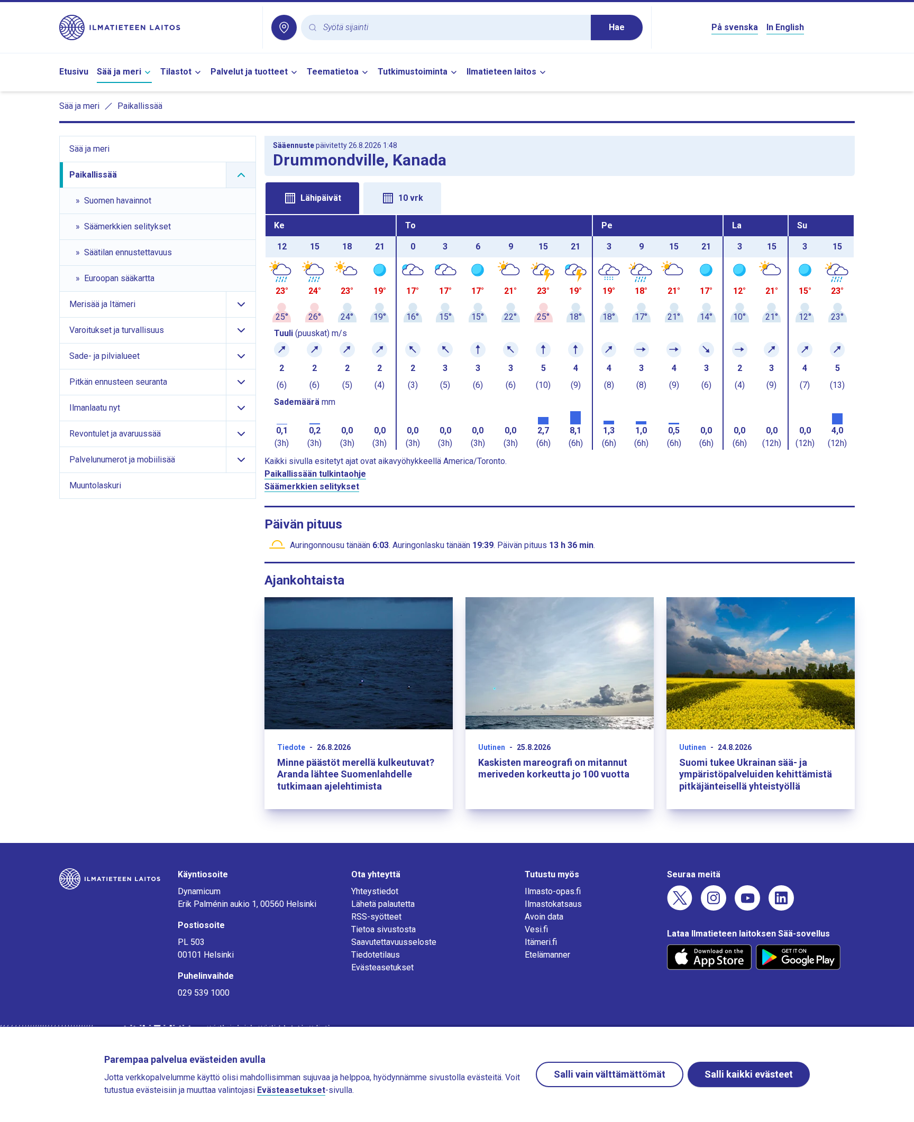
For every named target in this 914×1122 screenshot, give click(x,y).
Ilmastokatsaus (553, 904)
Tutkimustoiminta (412, 72)
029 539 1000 (204, 993)
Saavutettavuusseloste (393, 942)
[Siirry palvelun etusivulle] (156, 27)
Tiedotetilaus (375, 955)
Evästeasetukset (382, 967)
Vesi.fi (536, 929)
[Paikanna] (284, 27)
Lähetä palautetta (383, 904)
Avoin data (544, 917)
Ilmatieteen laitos (501, 72)
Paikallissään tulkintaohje (315, 474)
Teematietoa (333, 72)
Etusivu (73, 72)
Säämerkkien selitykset (311, 486)
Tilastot (175, 72)
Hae (617, 27)
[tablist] (559, 197)
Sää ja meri (119, 72)
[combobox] (452, 27)
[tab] (312, 198)
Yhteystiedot (374, 891)
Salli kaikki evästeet (749, 1074)
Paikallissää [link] (139, 106)
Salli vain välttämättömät (609, 1074)
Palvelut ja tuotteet (249, 72)
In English (785, 27)
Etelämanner (547, 955)
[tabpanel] (559, 332)
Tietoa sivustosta (383, 929)
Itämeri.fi (541, 942)
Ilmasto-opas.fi (553, 891)
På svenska (734, 27)
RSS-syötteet (376, 917)
